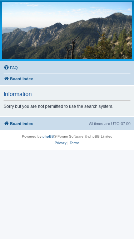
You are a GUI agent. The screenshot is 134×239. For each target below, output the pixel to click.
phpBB (48, 136)
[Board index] (67, 30)
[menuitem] (11, 67)
